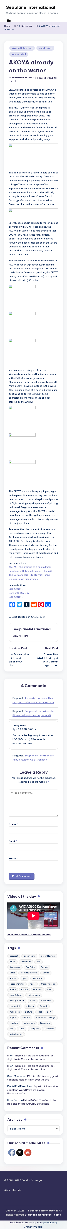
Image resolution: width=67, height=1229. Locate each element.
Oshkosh (43, 1006)
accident (13, 956)
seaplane (13, 1023)
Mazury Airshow (16, 1001)
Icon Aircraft (16, 596)
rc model (26, 1017)
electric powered (29, 973)
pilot (40, 1012)
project (12, 1017)
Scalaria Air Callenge (46, 1017)
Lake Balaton (15, 995)
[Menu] (8, 21)
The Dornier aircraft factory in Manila (29, 574)
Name (13, 824)
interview (37, 989)
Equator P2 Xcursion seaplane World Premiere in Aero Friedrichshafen (32, 1090)
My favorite (46, 1001)
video (21, 1029)
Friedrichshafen (16, 984)
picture (28, 1012)
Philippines (14, 1012)
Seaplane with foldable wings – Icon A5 (31, 571)
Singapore (45, 1023)
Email (13, 841)
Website (14, 858)
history (24, 989)
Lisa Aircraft (16, 588)
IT (8, 1055)
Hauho (12, 989)
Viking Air (34, 1029)
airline (12, 962)
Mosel (32, 1001)
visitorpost (49, 1029)
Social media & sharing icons (26, 1222)
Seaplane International (30, 7)
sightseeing (29, 1023)
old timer (30, 1006)
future (33, 984)
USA (11, 1029)
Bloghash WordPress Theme (43, 1214)
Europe (46, 973)
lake (49, 989)
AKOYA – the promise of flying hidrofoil (30, 566)
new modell (18, 54)
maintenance (34, 995)
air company (29, 956)
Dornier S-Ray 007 (19, 592)
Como (12, 973)
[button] (20, 635)
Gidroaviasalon (48, 984)
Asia (38, 962)
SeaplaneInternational (32, 629)
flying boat (38, 978)
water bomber (16, 1034)
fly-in (24, 978)
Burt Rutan (30, 967)
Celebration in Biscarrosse (23, 579)
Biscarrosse (14, 967)
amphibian (45, 48)
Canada (44, 967)
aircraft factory (22, 48)
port (49, 1012)
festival (12, 978)
